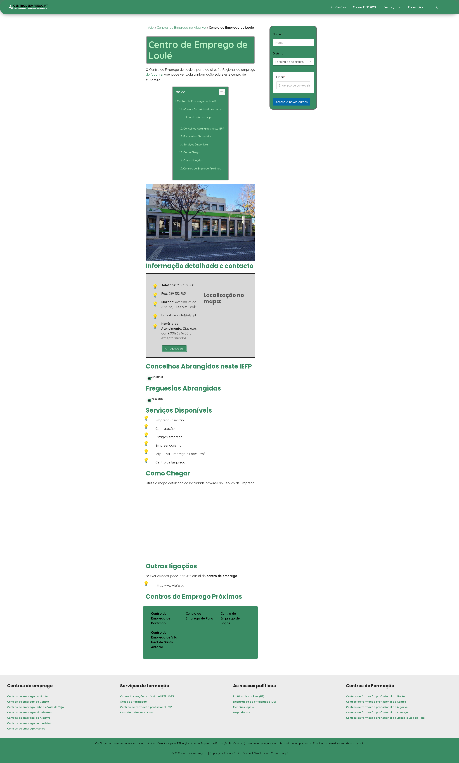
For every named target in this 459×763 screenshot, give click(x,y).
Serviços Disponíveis (196, 144)
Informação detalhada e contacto (203, 109)
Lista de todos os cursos (136, 712)
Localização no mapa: (200, 117)
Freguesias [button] (157, 398)
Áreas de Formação (133, 701)
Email (280, 77)
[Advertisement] (293, 142)
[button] (436, 7)
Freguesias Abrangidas (197, 136)
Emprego (390, 7)
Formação (415, 7)
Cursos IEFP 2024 (364, 7)
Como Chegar (192, 152)
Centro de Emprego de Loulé (196, 101)
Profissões (338, 7)
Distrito (278, 53)
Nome (278, 34)
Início (150, 27)
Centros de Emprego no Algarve (181, 27)
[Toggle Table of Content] (220, 92)
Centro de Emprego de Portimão (160, 618)
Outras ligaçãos (193, 160)
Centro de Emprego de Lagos (230, 618)
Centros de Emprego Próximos (202, 168)
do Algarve (154, 74)
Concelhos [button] (157, 376)
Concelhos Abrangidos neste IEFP (203, 128)
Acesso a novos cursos (291, 102)
